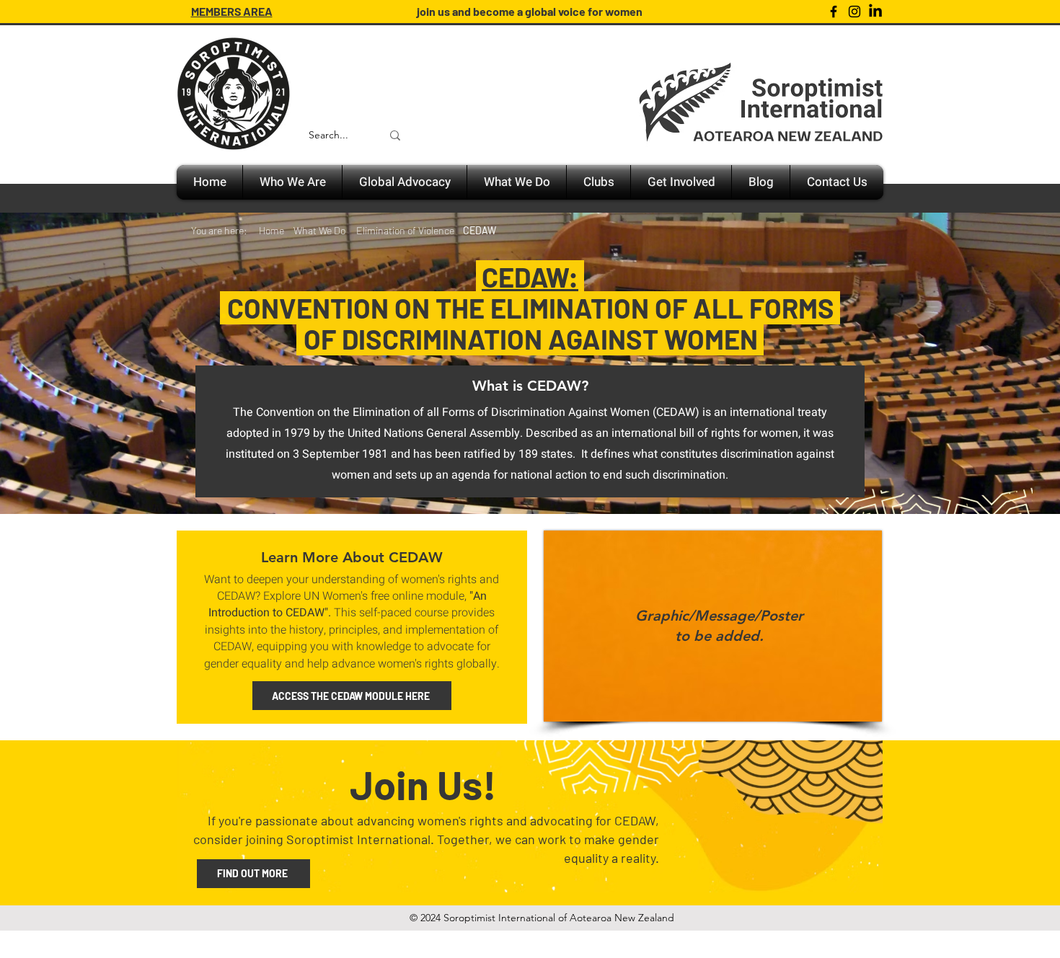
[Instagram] (854, 11)
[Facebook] (834, 11)
